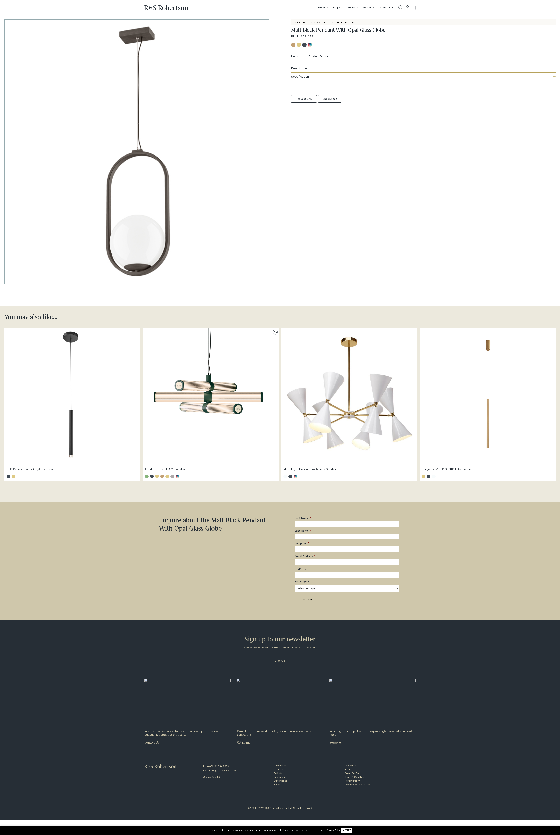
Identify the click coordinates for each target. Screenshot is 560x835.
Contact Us (351, 765)
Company (302, 543)
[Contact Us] (187, 712)
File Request (303, 581)
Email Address (305, 556)
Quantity (302, 569)
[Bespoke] (372, 712)
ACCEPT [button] (347, 830)
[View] (280, 712)
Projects (278, 773)
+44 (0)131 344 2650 (217, 766)
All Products (280, 765)
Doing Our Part (352, 773)
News (277, 784)
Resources (279, 776)
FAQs (347, 769)
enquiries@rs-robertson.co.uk (220, 770)
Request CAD (304, 99)
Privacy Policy (352, 780)
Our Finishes (280, 780)
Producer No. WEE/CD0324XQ (361, 784)
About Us (279, 769)
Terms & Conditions (355, 776)
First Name (303, 518)
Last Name (303, 530)
